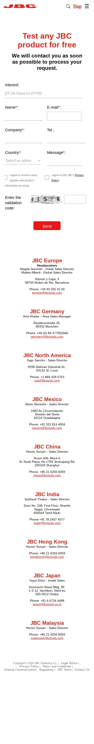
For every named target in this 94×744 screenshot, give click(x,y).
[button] (68, 5)
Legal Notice (69, 663)
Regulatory (46, 669)
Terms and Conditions (57, 666)
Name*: (11, 107)
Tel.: (50, 130)
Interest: (12, 85)
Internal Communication (20, 669)
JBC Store (64, 669)
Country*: (13, 152)
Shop (77, 6)
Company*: (14, 130)
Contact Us (82, 669)
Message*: (56, 152)
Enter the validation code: (13, 202)
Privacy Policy (29, 666)
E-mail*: (54, 107)
